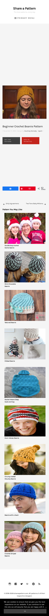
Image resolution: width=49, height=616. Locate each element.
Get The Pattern (8, 140)
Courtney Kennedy (30, 131)
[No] (46, 607)
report (40, 131)
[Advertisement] (24, 57)
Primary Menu (26, 18)
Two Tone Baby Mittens (34, 203)
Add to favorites (28, 140)
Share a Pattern (24, 8)
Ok (25, 611)
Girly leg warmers (12, 203)
